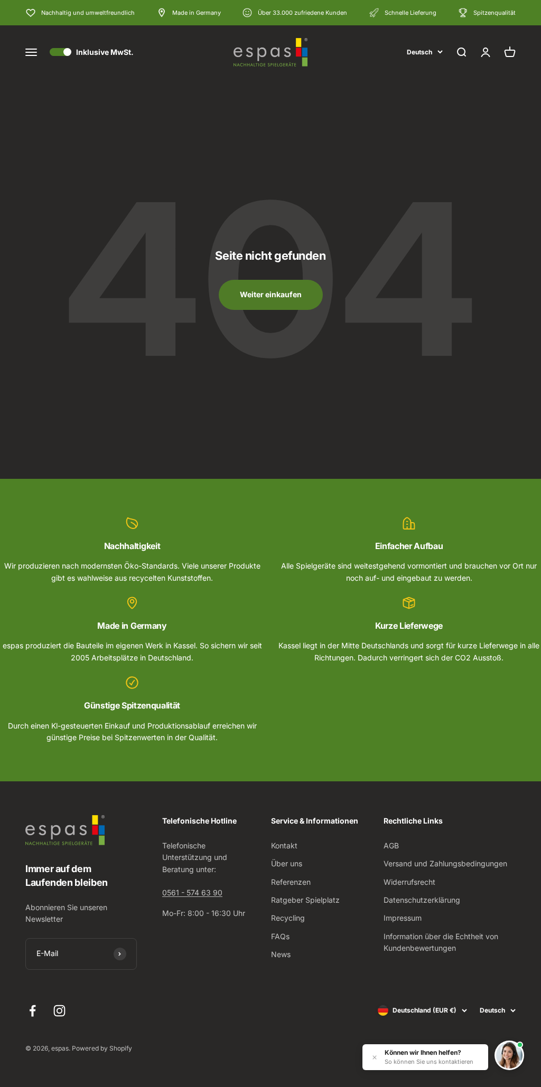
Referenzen (291, 881)
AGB (391, 845)
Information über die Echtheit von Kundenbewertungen (441, 942)
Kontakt (284, 845)
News (281, 954)
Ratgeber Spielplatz (305, 899)
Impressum (403, 917)
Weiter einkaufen (271, 294)
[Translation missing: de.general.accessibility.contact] (509, 1055)
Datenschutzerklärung (422, 899)
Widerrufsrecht (409, 881)
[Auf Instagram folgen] (59, 1011)
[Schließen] (374, 1057)
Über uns (286, 863)
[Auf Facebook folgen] (32, 1011)
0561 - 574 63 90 (192, 892)
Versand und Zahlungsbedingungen (445, 863)
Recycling (288, 917)
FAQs (280, 936)
